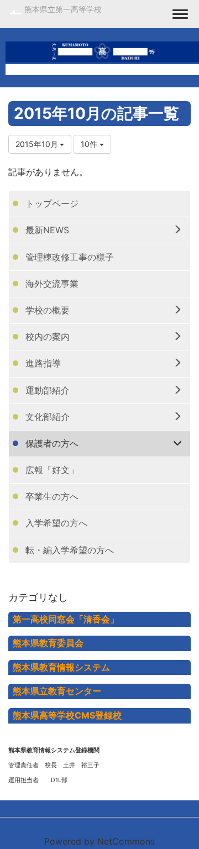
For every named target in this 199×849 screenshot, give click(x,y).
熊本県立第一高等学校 (63, 9)
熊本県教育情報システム (61, 667)
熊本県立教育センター (57, 690)
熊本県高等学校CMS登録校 (67, 715)
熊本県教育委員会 (48, 642)
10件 (90, 144)
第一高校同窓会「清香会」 (66, 619)
